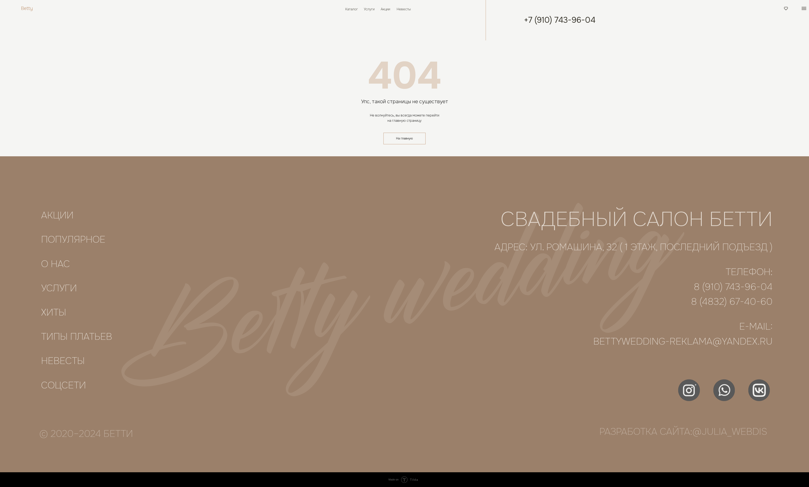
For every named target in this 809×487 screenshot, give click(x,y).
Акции (385, 9)
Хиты (53, 312)
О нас (55, 264)
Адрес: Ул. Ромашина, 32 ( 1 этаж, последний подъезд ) (633, 247)
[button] (786, 8)
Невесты (404, 9)
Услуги (369, 9)
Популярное (73, 240)
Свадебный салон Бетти (637, 219)
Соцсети (63, 385)
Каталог (351, 9)
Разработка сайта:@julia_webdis (683, 432)
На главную (404, 138)
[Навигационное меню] (804, 8)
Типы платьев (76, 337)
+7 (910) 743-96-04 (559, 20)
